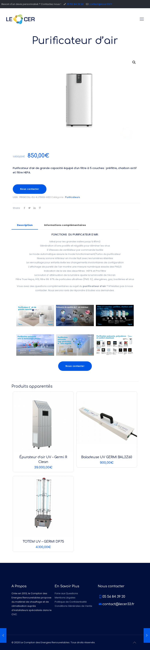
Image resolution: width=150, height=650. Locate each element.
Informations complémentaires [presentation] (65, 225)
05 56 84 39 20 (75, 4)
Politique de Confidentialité (71, 602)
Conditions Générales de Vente (73, 606)
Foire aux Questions (66, 593)
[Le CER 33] (20, 19)
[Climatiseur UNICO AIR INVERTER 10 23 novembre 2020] (3, 635)
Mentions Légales (65, 597)
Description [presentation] (25, 225)
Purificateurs (72, 197)
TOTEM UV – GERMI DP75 (43, 541)
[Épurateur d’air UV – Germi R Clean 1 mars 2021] (147, 635)
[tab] (25, 225)
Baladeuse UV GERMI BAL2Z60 (106, 457)
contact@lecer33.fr (100, 4)
